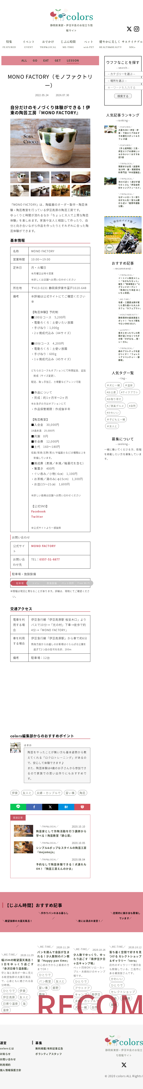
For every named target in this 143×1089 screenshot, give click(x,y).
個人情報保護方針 (10, 1070)
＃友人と (112, 426)
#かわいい (113, 412)
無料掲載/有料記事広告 (49, 1048)
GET (58, 60)
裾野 (55, 988)
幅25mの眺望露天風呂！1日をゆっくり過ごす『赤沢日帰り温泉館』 (17, 964)
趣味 (42, 994)
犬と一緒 (81, 1007)
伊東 (15, 793)
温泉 (6, 1010)
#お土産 (111, 392)
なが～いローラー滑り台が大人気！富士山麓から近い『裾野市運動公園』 (129, 202)
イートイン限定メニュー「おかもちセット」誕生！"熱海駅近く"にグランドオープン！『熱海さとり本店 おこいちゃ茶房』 (129, 285)
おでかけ (48, 44)
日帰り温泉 (10, 1003)
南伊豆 (96, 994)
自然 (95, 1007)
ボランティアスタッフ (48, 1054)
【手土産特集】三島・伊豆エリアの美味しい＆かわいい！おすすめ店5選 (129, 153)
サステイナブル (132, 44)
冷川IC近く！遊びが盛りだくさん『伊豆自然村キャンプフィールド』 (130, 184)
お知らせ (5, 1054)
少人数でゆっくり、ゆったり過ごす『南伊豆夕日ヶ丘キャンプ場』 (89, 959)
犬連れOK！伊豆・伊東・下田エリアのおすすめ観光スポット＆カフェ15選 (129, 134)
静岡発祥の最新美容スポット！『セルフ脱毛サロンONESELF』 (129, 320)
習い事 (70, 793)
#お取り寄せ (114, 399)
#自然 (132, 405)
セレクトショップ (123, 992)
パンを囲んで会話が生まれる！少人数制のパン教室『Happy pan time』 (53, 956)
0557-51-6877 (49, 559)
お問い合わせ (8, 1059)
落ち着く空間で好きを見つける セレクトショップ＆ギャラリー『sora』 (125, 956)
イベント (29, 44)
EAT (46, 60)
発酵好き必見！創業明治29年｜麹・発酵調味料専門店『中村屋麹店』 (130, 169)
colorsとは (7, 1048)
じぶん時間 (68, 44)
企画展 (126, 998)
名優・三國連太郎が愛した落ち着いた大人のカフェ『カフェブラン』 (130, 305)
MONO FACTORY (43, 546)
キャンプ (81, 994)
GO (35, 60)
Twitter (37, 516)
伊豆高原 (9, 997)
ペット (89, 44)
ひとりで (9, 991)
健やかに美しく (110, 44)
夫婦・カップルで (49, 793)
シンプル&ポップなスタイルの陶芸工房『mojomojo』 (61, 850)
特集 (9, 44)
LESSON (73, 60)
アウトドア (82, 988)
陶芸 (83, 793)
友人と (27, 793)
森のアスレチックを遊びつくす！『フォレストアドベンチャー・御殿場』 (129, 356)
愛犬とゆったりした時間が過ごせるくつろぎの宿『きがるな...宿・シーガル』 (129, 337)
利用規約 (5, 1064)
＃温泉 (129, 385)
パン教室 (45, 981)
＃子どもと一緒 (116, 419)
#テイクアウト (129, 392)
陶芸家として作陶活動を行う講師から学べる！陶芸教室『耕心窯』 (61, 833)
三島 (114, 998)
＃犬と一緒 (113, 385)
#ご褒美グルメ (115, 405)
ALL (24, 60)
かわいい (117, 979)
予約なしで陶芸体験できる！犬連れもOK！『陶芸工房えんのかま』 (61, 866)
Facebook (38, 511)
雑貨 (114, 1004)
